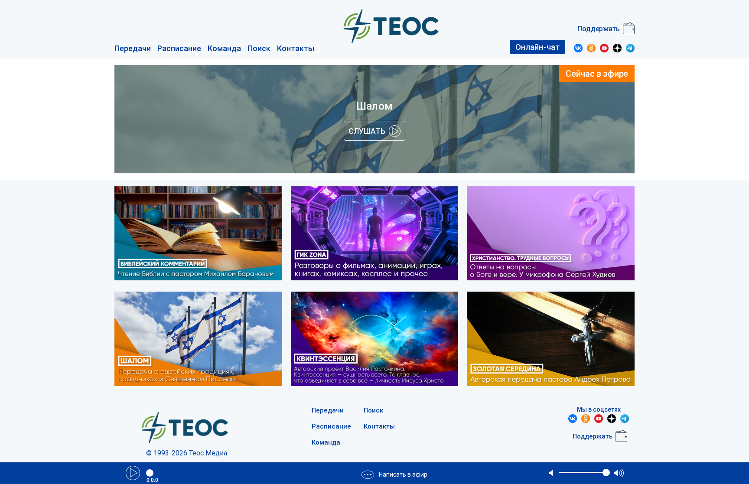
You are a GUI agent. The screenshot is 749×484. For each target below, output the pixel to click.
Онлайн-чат (537, 47)
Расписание (179, 48)
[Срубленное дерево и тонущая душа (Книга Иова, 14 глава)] (375, 340)
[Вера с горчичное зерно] (198, 234)
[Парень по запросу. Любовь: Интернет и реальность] (375, 234)
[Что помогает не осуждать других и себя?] (198, 340)
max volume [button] (619, 473)
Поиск (258, 48)
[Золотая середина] (551, 340)
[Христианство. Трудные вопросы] (551, 234)
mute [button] (551, 473)
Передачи (132, 48)
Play (133, 473)
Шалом (374, 106)
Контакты (295, 48)
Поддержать (598, 29)
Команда (224, 48)
